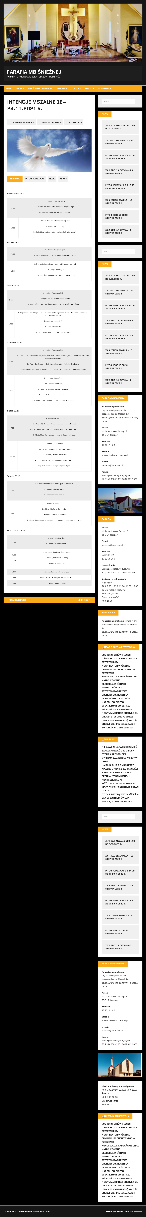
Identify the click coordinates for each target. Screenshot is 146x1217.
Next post (84, 600)
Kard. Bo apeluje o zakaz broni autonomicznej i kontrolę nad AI (117, 776)
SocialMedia (104, 88)
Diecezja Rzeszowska (116, 1116)
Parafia (20, 88)
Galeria (77, 88)
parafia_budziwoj (51, 122)
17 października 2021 (23, 122)
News (8, 88)
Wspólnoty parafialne (40, 88)
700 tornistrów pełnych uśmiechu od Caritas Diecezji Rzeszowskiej (119, 658)
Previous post (17, 600)
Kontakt (89, 88)
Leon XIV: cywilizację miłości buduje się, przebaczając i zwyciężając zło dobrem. (120, 724)
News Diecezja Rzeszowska (119, 647)
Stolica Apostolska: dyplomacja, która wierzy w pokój (119, 758)
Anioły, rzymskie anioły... (118, 801)
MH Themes (136, 1211)
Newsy (63, 178)
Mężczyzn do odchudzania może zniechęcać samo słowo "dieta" (120, 787)
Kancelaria (63, 88)
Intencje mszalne (34, 178)
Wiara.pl (109, 739)
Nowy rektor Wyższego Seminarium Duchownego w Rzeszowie (118, 669)
